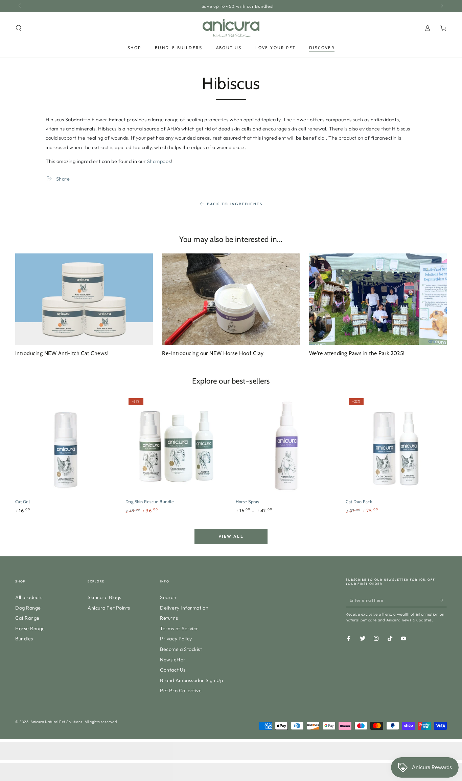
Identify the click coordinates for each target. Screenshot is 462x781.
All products (28, 597)
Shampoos (159, 161)
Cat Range (27, 618)
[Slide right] (441, 6)
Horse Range (30, 628)
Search (168, 597)
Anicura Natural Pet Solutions (56, 721)
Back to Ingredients (235, 204)
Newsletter (172, 660)
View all (231, 536)
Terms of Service (179, 628)
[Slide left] (20, 6)
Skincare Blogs (104, 597)
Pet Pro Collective (181, 690)
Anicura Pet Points (109, 608)
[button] (19, 28)
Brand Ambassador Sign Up (191, 680)
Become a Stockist (181, 649)
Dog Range (28, 608)
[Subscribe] (443, 600)
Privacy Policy (176, 639)
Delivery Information (184, 608)
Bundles (24, 639)
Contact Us (172, 670)
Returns (169, 618)
